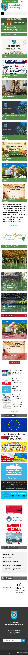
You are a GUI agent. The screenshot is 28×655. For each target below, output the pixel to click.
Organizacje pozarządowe (12, 565)
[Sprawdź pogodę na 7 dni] (7, 588)
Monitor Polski (8, 558)
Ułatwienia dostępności (11, 1)
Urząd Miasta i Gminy (10, 561)
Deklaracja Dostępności (14, 630)
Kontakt (23, 634)
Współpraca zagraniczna (11, 569)
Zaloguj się (23, 1)
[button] (25, 246)
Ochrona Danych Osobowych (11, 634)
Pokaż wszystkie (14, 362)
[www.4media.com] (22, 652)
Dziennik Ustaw (8, 554)
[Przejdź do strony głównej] (12, 7)
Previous (2, 25)
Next (26, 25)
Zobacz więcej (14, 225)
